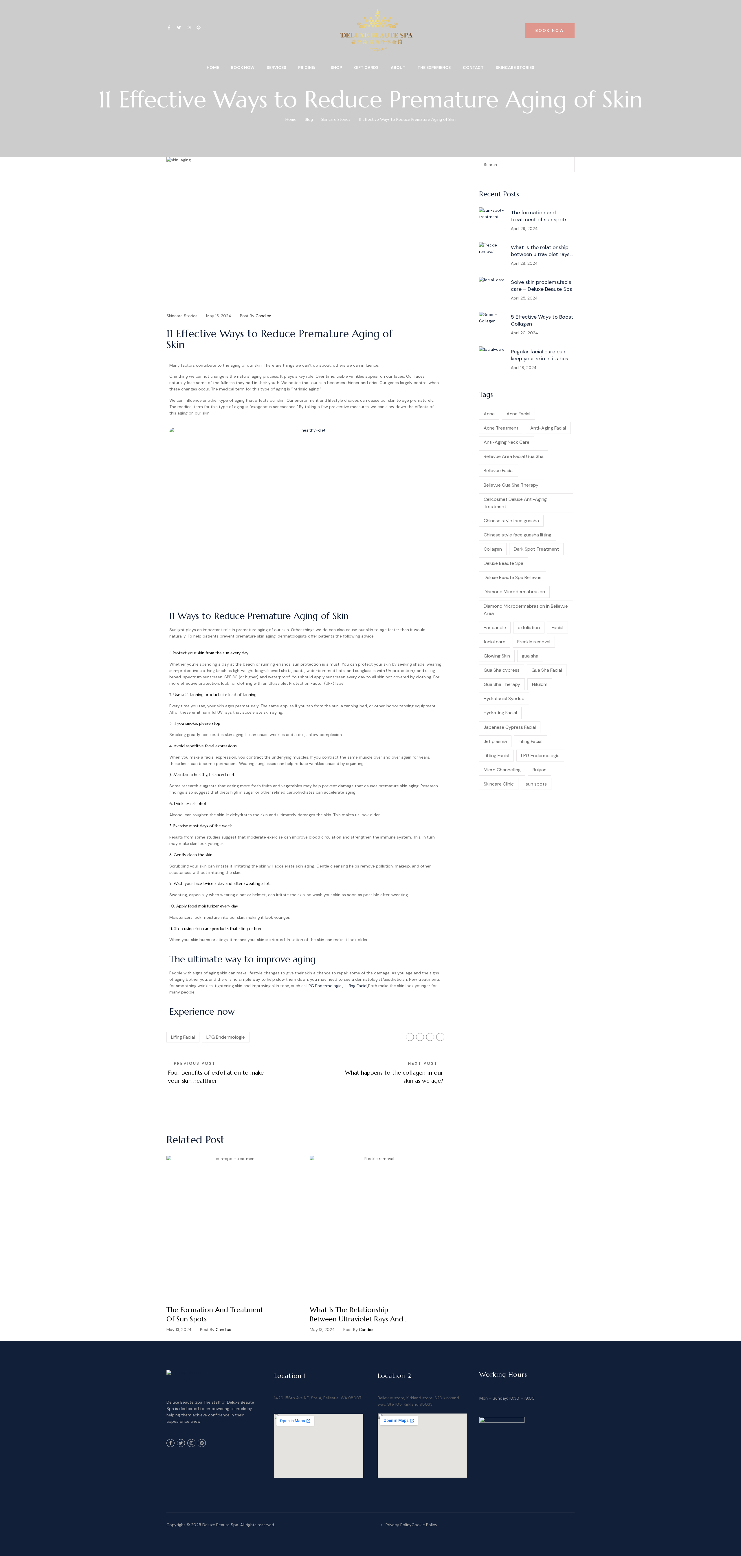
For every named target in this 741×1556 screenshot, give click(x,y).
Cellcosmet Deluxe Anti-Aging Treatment (515, 502)
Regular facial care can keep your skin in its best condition (541, 355)
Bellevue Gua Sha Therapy (511, 485)
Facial (557, 627)
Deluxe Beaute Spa (503, 563)
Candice (263, 315)
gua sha (530, 656)
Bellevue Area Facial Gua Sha (514, 456)
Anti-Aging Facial (548, 428)
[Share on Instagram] (430, 1037)
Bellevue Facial (498, 470)
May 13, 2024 (218, 315)
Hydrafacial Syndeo (504, 698)
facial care (494, 642)
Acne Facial (518, 414)
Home (290, 119)
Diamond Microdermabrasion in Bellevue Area (526, 609)
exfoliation (529, 627)
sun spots (536, 784)
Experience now (202, 1011)
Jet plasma (495, 741)
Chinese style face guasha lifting (517, 535)
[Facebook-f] (169, 27)
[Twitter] (179, 27)
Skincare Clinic (499, 784)
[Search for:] (527, 164)
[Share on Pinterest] (440, 1037)
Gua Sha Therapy (502, 684)
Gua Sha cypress (502, 670)
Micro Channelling (502, 770)
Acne (489, 414)
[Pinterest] (199, 27)
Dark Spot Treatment (536, 549)
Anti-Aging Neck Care (506, 442)
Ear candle (495, 627)
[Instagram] (189, 27)
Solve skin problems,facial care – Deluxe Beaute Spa (542, 286)
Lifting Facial (496, 756)
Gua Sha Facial (546, 670)
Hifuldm (539, 684)
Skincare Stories (335, 119)
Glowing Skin (497, 656)
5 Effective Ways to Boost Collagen (542, 320)
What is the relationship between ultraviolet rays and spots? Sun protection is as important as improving (356, 1314)
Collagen (493, 549)
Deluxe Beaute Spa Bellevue (513, 577)
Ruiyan (539, 770)
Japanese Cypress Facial (510, 727)
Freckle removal (533, 642)
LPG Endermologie (324, 985)
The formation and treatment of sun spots (214, 1314)
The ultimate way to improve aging (242, 959)
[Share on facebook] (410, 1037)
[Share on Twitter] (420, 1037)
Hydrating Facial (500, 713)
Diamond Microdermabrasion (514, 592)
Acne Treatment (501, 428)
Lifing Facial (356, 985)
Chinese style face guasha (511, 521)
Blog (309, 119)
